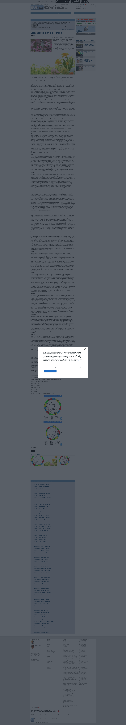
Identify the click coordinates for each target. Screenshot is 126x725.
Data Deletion (55, 375)
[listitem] (63, 367)
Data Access (63, 375)
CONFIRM (50, 371)
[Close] (85, 349)
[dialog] (63, 362)
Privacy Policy (70, 375)
